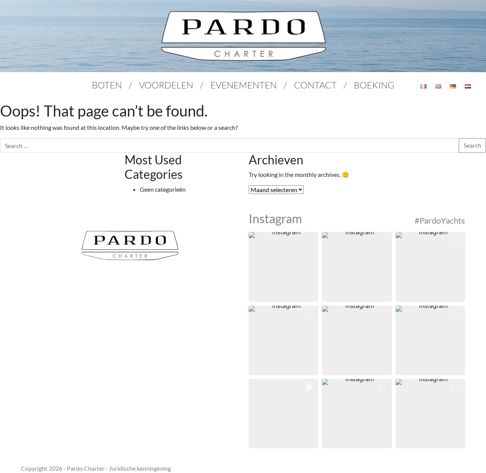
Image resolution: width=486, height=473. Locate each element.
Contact (315, 84)
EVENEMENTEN (243, 84)
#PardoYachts (440, 220)
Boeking (374, 84)
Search (472, 145)
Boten (107, 84)
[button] (283, 266)
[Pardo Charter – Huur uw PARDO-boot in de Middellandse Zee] (243, 36)
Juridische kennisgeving (140, 468)
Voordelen (166, 84)
